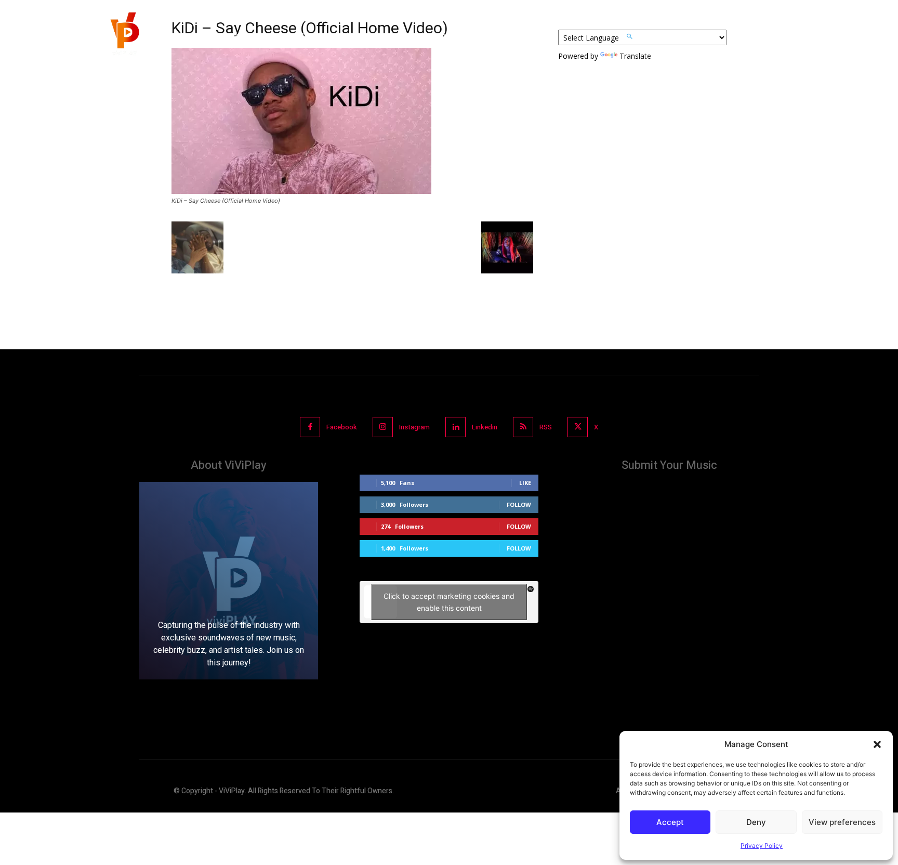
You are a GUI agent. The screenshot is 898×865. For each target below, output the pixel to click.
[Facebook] (310, 427)
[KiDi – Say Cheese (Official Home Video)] (301, 191)
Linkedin (484, 427)
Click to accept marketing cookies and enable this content (449, 602)
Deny (756, 822)
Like (525, 483)
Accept (670, 822)
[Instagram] (383, 427)
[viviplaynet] (123, 36)
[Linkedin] (455, 427)
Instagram (414, 427)
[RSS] (523, 427)
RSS (545, 427)
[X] (577, 427)
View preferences (842, 822)
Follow (519, 504)
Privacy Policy (762, 845)
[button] (877, 744)
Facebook (341, 427)
